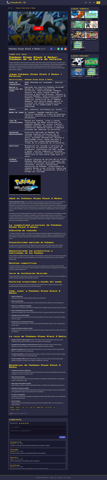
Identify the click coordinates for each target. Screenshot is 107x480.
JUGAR (38, 28)
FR (94, 2)
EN (86, 2)
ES (98, 2)
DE (90, 2)
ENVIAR (62, 437)
